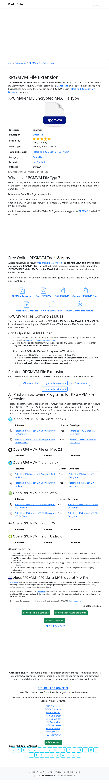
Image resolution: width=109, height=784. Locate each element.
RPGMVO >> (59, 625)
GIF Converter (53, 728)
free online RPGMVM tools (50, 262)
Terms (49, 772)
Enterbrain (38, 134)
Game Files (62, 85)
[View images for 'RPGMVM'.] (10, 578)
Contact (40, 772)
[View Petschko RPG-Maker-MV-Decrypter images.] (10, 430)
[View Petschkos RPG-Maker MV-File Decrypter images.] (10, 504)
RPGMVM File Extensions (41, 63)
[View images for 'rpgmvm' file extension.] (54, 114)
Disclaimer (68, 772)
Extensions (20, 63)
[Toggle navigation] (97, 4)
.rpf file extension (30, 383)
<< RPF (47, 625)
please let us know (75, 601)
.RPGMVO (83, 211)
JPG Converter (53, 712)
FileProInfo (15, 4)
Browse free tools (54, 620)
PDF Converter (53, 706)
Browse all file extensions (36, 612)
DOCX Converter (53, 709)
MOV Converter (53, 725)
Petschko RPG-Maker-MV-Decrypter (51, 151)
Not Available (39, 162)
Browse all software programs (70, 612)
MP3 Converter (53, 718)
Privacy (58, 772)
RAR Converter (53, 734)
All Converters (53, 742)
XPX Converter (53, 731)
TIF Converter (53, 722)
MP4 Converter (53, 715)
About (32, 772)
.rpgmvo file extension (54, 383)
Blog (78, 772)
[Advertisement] (54, 40)
